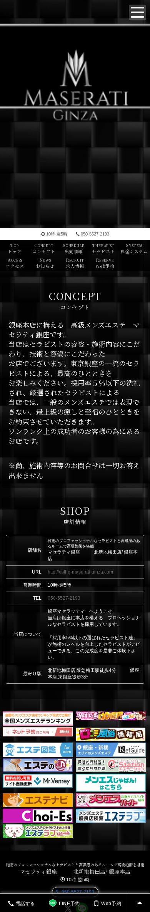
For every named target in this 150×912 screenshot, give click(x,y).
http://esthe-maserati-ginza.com (80, 572)
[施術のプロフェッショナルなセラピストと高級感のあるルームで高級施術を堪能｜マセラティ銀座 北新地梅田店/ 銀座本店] (75, 114)
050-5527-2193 (95, 234)
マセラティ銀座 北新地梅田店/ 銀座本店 (75, 871)
